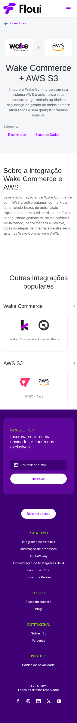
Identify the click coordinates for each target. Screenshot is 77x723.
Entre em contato (38, 513)
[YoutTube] (59, 701)
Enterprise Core (38, 570)
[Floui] (38, 9)
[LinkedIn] (38, 701)
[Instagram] (28, 701)
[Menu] (68, 8)
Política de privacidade (38, 665)
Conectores (18, 23)
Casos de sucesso (38, 602)
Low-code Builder (38, 577)
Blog (38, 609)
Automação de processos (38, 549)
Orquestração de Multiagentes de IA (38, 563)
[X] (48, 701)
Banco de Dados (47, 134)
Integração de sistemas (38, 542)
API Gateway (38, 556)
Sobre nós (38, 633)
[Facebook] (18, 701)
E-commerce (17, 134)
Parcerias (38, 640)
